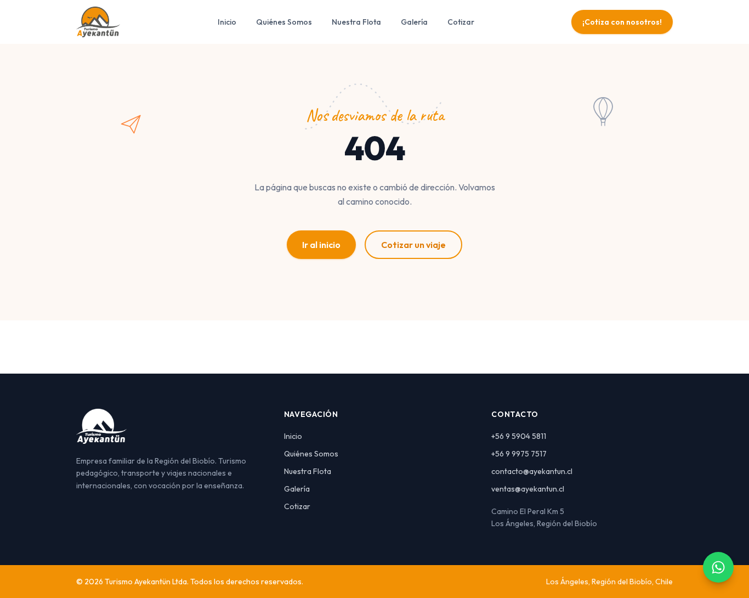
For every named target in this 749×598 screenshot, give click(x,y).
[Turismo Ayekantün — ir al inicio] (98, 22)
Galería (414, 22)
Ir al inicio (321, 244)
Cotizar (460, 22)
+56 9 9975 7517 (519, 454)
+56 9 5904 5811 (518, 436)
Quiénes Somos (284, 22)
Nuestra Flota (356, 22)
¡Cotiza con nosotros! (622, 22)
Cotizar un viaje (413, 244)
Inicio (227, 22)
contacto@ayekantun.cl (531, 471)
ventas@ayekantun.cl (527, 489)
